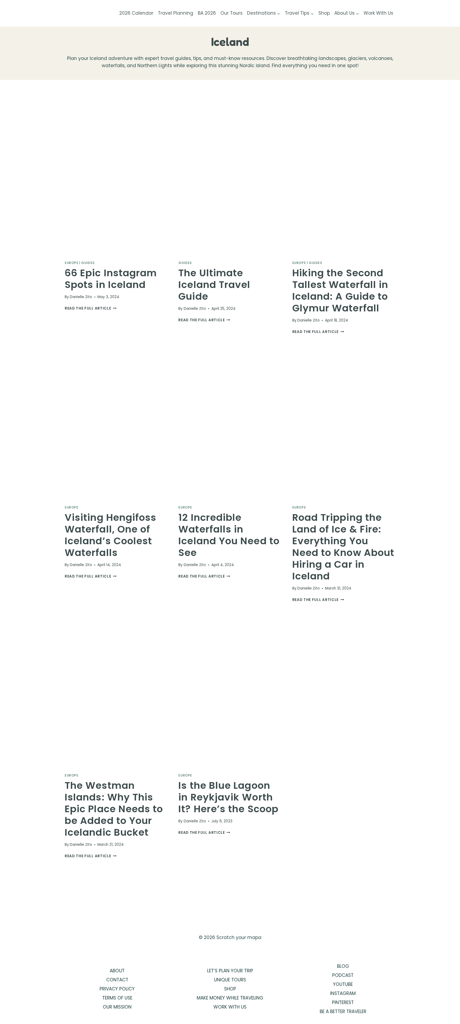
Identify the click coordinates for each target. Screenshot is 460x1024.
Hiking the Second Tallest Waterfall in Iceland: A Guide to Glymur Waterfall (340, 290)
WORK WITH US (230, 1007)
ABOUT (117, 971)
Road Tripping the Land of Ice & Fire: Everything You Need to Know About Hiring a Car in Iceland (343, 547)
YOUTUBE (343, 984)
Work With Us (378, 13)
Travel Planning (175, 13)
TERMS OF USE (117, 998)
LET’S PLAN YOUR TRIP (230, 971)
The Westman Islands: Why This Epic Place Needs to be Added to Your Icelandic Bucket (114, 809)
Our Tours (231, 13)
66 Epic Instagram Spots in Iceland (111, 278)
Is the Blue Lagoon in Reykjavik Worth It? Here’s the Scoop (228, 797)
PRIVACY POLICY (117, 989)
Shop (324, 13)
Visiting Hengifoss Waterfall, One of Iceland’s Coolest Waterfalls (110, 535)
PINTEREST (343, 1002)
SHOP (230, 989)
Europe (72, 263)
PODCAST (343, 975)
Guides (88, 263)
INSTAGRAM (343, 993)
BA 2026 (207, 13)
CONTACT (117, 980)
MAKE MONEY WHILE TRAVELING (230, 998)
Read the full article (91, 308)
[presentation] (116, 178)
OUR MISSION (117, 1007)
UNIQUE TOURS (230, 980)
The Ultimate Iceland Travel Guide (214, 284)
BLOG (343, 966)
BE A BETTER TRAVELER (343, 1011)
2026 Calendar (136, 13)
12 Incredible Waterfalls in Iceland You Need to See (229, 535)
